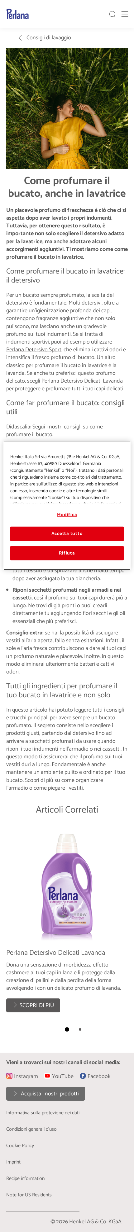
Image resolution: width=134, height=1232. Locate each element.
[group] (67, 931)
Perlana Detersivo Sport (33, 349)
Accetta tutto (67, 533)
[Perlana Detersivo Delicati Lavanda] (67, 920)
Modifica (67, 515)
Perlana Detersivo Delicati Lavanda (82, 381)
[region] (67, 505)
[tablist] (67, 1029)
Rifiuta (67, 553)
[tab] (67, 1029)
